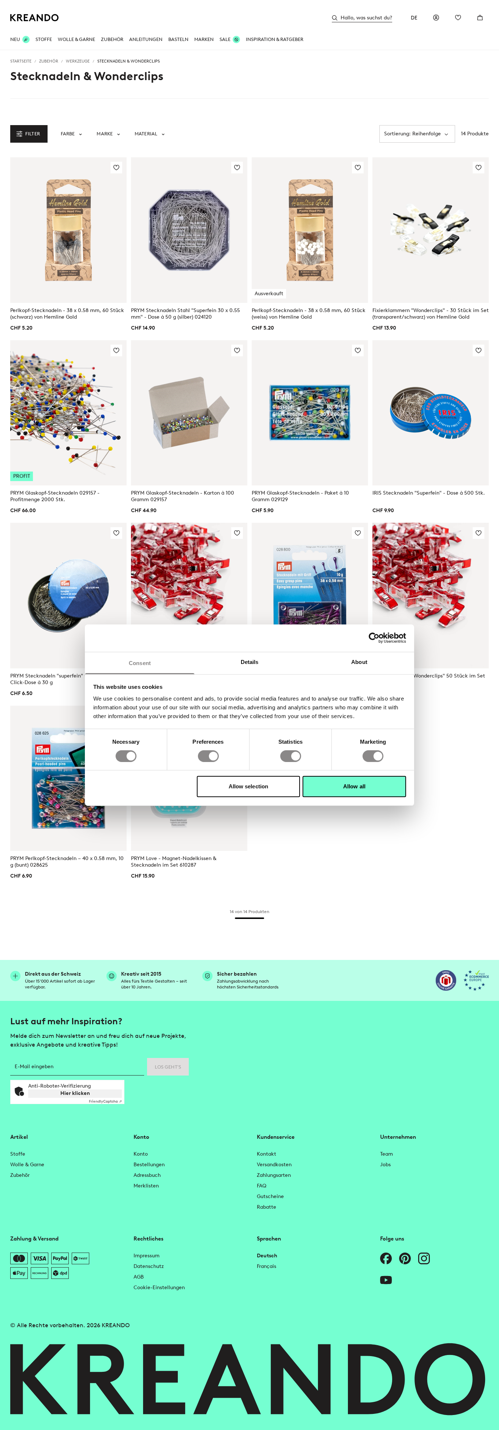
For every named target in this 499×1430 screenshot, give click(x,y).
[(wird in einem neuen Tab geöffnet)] (446, 980)
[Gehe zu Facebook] (386, 1258)
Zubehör (112, 39)
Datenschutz (149, 1266)
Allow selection (249, 786)
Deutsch (267, 1256)
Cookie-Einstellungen (159, 1287)
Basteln (178, 39)
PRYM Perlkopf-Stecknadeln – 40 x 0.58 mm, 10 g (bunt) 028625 (67, 861)
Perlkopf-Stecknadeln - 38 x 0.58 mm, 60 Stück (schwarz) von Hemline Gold (67, 313)
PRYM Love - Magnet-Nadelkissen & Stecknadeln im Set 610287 (173, 861)
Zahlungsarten (274, 1175)
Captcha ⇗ (105, 1101)
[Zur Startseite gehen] (34, 18)
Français (266, 1266)
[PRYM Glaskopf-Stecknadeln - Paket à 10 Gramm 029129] (310, 413)
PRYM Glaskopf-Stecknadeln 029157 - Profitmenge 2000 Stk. (55, 496)
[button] (71, 134)
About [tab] (359, 661)
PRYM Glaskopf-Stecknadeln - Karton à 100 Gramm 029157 (182, 496)
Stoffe (43, 39)
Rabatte (266, 1207)
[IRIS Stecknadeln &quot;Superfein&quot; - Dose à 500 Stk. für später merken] (478, 350)
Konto (141, 1154)
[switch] (208, 756)
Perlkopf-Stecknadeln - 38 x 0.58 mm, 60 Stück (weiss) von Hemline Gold (308, 313)
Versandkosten (274, 1164)
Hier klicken (75, 1093)
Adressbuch (147, 1175)
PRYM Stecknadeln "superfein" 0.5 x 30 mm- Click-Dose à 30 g (63, 679)
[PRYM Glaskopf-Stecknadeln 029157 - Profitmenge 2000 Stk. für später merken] (116, 350)
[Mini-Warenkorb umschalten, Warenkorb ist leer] (480, 17)
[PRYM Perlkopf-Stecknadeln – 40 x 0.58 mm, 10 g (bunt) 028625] (68, 778)
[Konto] (436, 17)
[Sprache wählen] (414, 17)
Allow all (354, 786)
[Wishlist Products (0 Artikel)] (458, 17)
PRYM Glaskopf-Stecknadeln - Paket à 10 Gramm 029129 (300, 496)
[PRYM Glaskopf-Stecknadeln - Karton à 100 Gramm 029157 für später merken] (237, 350)
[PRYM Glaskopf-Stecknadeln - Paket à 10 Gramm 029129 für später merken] (358, 350)
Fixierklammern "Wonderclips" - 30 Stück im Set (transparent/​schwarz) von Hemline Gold (430, 313)
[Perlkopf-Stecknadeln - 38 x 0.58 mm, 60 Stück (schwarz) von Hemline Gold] (68, 230)
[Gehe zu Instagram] (424, 1258)
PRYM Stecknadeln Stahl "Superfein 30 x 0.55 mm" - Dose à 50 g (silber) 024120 (185, 313)
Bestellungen (149, 1164)
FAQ (261, 1186)
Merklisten (146, 1186)
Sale (225, 39)
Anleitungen (145, 39)
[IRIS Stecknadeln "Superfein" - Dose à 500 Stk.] (430, 413)
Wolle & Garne (76, 39)
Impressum (147, 1256)
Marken (204, 39)
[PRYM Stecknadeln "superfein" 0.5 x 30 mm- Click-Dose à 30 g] (68, 595)
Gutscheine (270, 1196)
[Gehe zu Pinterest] (405, 1258)
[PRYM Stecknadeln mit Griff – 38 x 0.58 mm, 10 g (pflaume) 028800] (310, 595)
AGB (139, 1277)
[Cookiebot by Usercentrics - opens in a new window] (374, 638)
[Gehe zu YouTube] (386, 1280)
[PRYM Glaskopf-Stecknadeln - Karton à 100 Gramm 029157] (189, 413)
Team (386, 1154)
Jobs (385, 1164)
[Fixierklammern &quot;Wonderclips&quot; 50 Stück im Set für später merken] (478, 533)
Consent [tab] (140, 663)
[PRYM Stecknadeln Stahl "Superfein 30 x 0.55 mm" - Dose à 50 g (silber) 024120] (189, 230)
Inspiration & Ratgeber (274, 39)
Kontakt (266, 1154)
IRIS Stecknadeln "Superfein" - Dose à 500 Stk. (428, 493)
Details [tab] (250, 661)
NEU (15, 39)
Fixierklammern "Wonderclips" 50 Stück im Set (428, 676)
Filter (32, 133)
